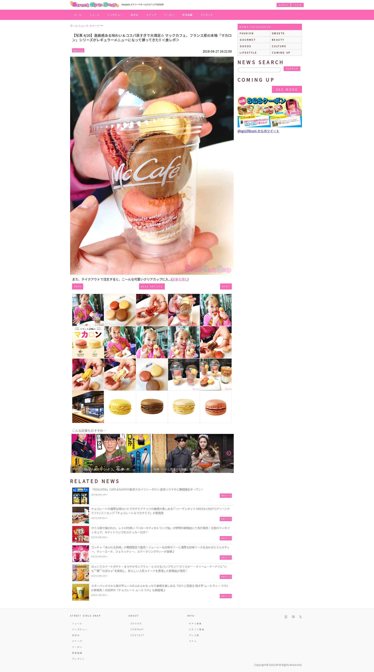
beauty (278, 39)
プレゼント (206, 14)
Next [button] (229, 453)
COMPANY (137, 629)
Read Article (152, 286)
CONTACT (138, 635)
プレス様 (194, 635)
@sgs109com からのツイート (258, 130)
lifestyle (248, 52)
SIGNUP (284, 4)
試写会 (134, 14)
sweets (278, 33)
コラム (193, 640)
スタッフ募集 (197, 629)
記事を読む (180, 279)
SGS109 (136, 623)
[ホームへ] (94, 4)
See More (287, 89)
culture (279, 46)
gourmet (248, 39)
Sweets (78, 50)
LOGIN (297, 4)
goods (245, 46)
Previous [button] (75, 453)
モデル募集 (195, 623)
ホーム (78, 14)
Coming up (281, 52)
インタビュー (115, 14)
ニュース (95, 14)
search (292, 68)
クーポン (169, 14)
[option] (111, 453)
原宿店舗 (187, 14)
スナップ (151, 14)
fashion (247, 33)
